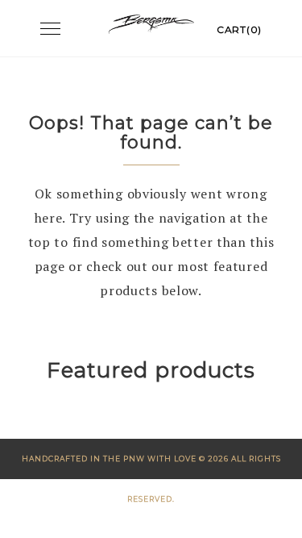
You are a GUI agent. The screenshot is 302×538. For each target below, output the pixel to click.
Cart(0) (239, 29)
